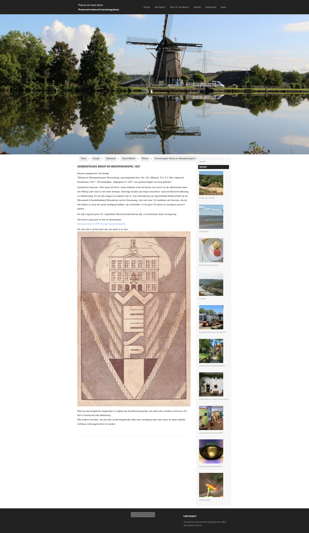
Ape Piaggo (160, 7)
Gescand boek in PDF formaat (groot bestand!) (101, 224)
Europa (197, 7)
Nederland (211, 7)
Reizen (147, 7)
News (223, 7)
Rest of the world (179, 7)
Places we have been (90, 5)
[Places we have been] (154, 153)
